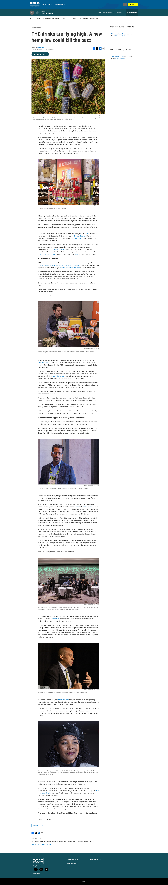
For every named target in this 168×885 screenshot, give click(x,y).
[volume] (37, 13)
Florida (76, 507)
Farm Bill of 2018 (76, 238)
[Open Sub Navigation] (35, 18)
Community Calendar (90, 18)
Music (39, 18)
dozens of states (80, 236)
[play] (32, 13)
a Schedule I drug (58, 376)
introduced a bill (63, 700)
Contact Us (77, 18)
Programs (47, 18)
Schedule (55, 18)
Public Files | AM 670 (72, 863)
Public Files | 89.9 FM (95, 859)
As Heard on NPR (36, 27)
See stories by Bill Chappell (41, 844)
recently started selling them (70, 268)
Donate (133, 5)
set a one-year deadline (58, 249)
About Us (66, 18)
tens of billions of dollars (46, 254)
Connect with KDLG (72, 859)
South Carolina (87, 507)
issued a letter (55, 619)
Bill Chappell (40, 48)
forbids (86, 234)
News (32, 18)
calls (76, 254)
